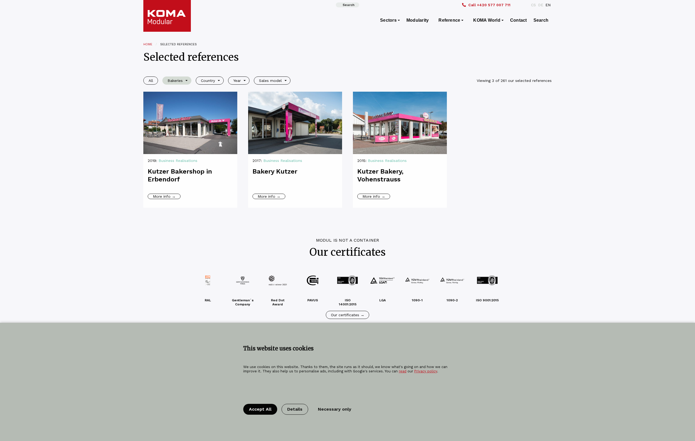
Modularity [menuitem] (417, 20)
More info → (164, 196)
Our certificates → (347, 315)
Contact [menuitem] (518, 20)
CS (533, 5)
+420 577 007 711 (489, 5)
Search (349, 5)
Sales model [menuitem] (270, 80)
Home (147, 44)
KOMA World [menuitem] (486, 20)
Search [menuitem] (540, 20)
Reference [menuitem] (449, 20)
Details (294, 409)
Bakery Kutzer (274, 171)
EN (548, 5)
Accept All (260, 409)
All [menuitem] (151, 80)
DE (540, 5)
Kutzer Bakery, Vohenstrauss (380, 175)
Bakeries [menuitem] (175, 80)
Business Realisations (178, 160)
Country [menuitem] (208, 80)
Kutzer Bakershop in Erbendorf (180, 175)
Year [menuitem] (237, 80)
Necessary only (334, 409)
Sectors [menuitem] (388, 20)
